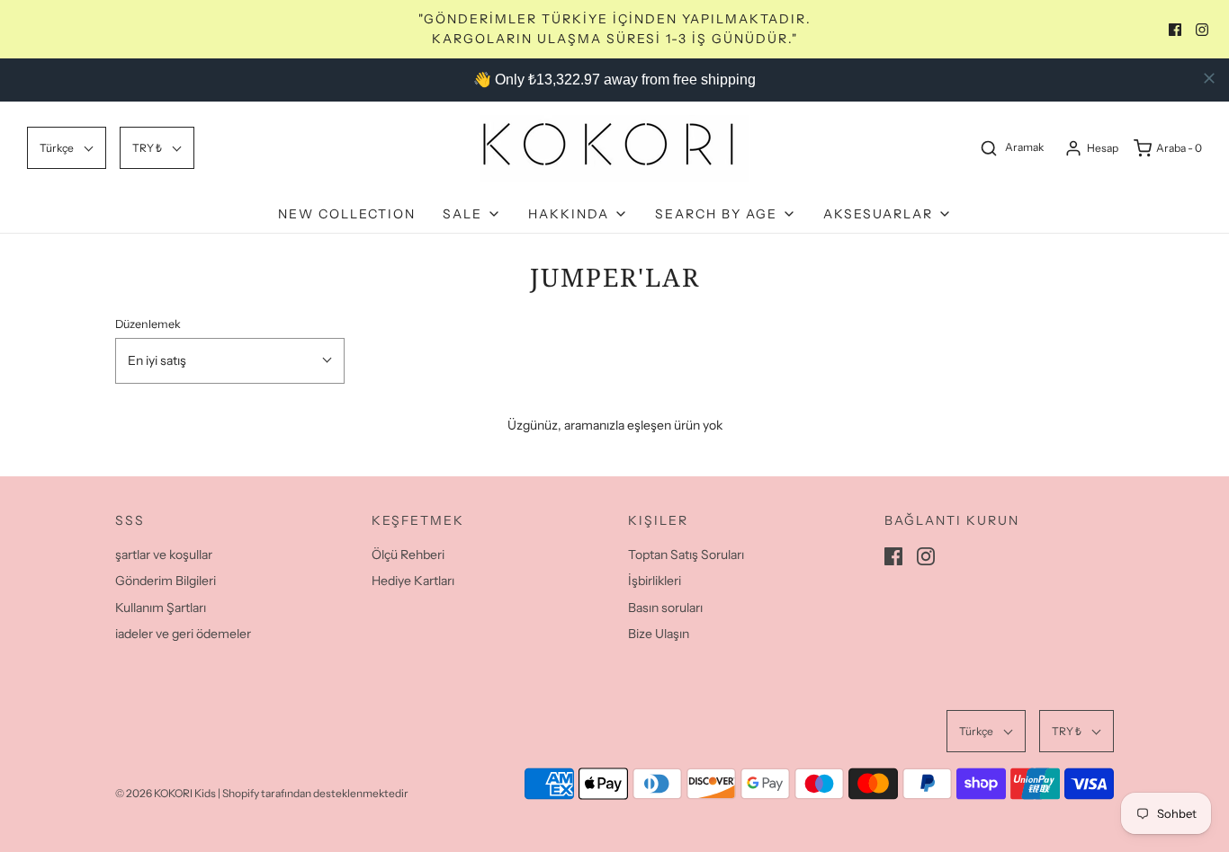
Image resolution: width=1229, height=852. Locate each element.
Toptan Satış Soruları (686, 554)
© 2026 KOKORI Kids (165, 793)
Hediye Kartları (413, 580)
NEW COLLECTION (347, 214)
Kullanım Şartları (160, 607)
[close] (1209, 78)
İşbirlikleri (654, 580)
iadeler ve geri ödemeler (183, 634)
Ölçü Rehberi (408, 554)
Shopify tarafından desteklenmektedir (315, 793)
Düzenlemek (148, 324)
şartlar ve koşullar (163, 554)
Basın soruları (665, 607)
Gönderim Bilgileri (165, 580)
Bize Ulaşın (658, 634)
